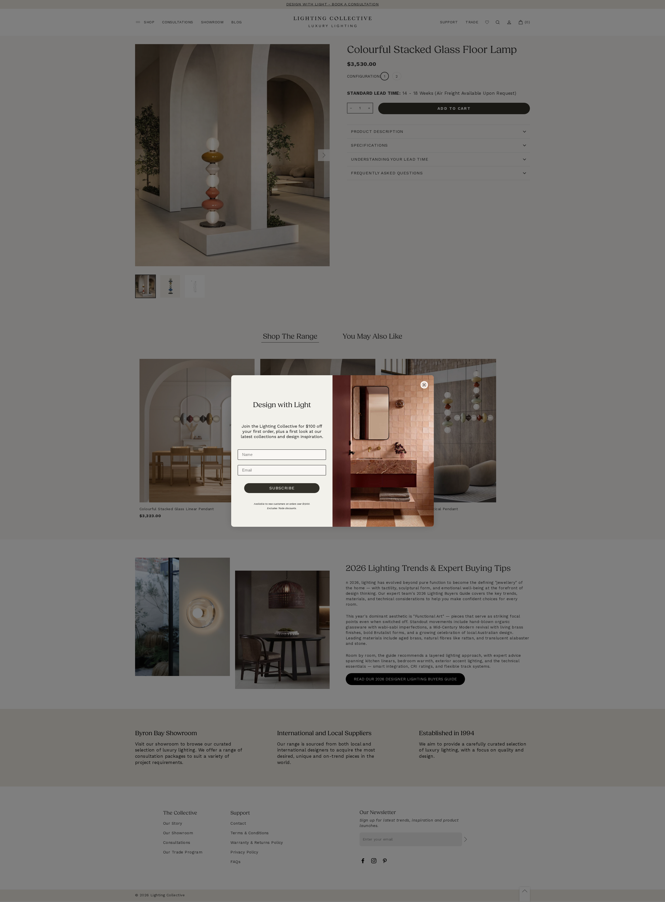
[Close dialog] (424, 385)
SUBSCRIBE (282, 488)
